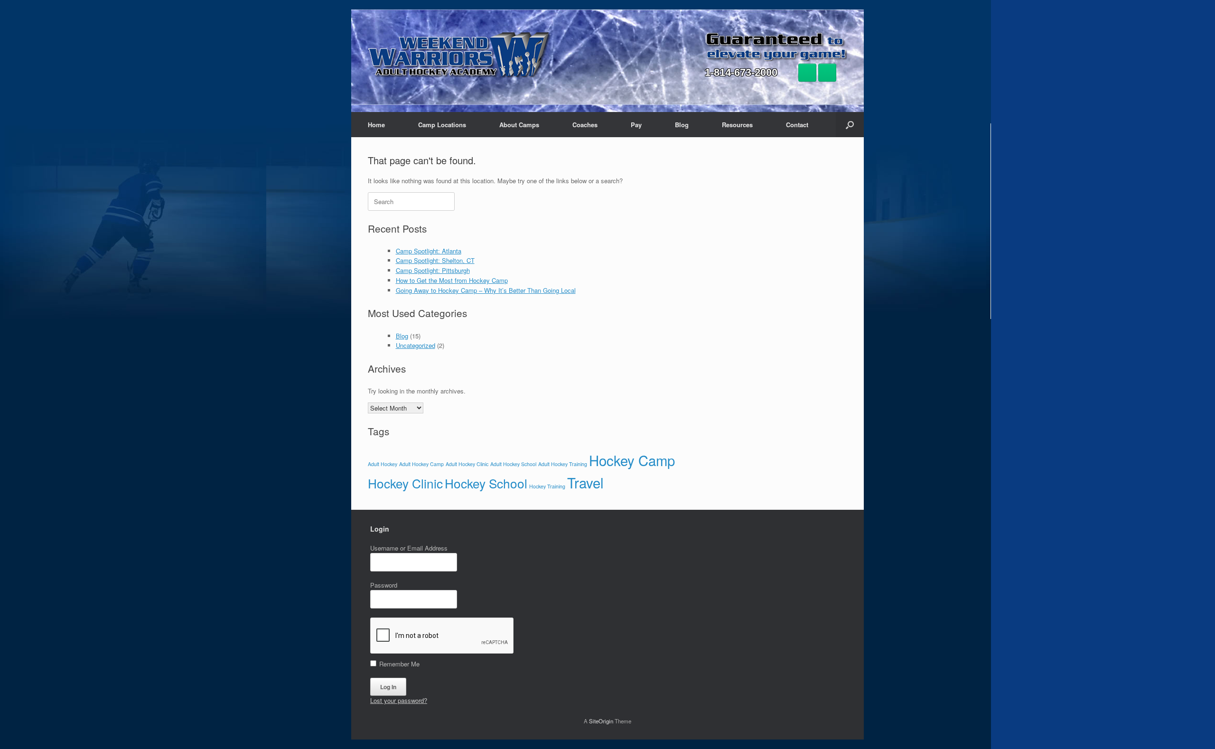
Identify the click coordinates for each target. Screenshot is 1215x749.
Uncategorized (415, 345)
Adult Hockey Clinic (467, 464)
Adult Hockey (382, 464)
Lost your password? (398, 700)
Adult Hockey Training (562, 464)
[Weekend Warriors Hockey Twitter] (827, 73)
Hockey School (486, 483)
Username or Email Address (409, 547)
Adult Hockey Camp (421, 464)
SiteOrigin (601, 721)
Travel (585, 482)
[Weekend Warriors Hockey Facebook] (807, 73)
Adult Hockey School (513, 464)
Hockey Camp (632, 460)
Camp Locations (442, 124)
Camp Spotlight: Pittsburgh (433, 270)
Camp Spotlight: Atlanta (428, 250)
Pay (636, 124)
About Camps (519, 124)
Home (376, 124)
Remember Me (398, 663)
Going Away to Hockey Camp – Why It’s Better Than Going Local (486, 290)
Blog (682, 124)
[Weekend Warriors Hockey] (459, 54)
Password (383, 585)
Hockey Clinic (405, 483)
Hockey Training (547, 486)
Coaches (585, 124)
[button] (850, 124)
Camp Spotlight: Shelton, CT (435, 260)
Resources (737, 124)
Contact (797, 124)
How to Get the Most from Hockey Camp (452, 280)
